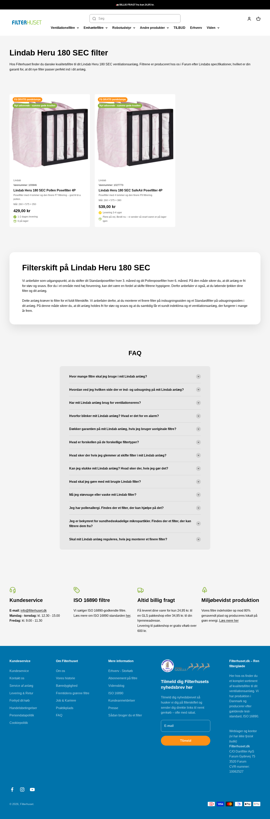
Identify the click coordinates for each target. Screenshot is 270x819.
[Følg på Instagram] (22, 789)
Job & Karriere (66, 700)
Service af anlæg (21, 685)
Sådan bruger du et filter (125, 715)
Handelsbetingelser (23, 708)
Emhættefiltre (94, 27)
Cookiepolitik (18, 722)
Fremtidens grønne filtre (72, 693)
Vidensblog (116, 685)
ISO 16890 (115, 693)
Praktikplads (64, 708)
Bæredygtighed (66, 685)
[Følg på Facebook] (12, 789)
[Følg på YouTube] (32, 789)
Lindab (17, 180)
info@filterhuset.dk (34, 610)
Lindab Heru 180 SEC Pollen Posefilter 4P (44, 190)
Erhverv (196, 27)
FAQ (59, 715)
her (128, 615)
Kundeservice (19, 671)
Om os (60, 671)
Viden (211, 27)
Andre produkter (152, 27)
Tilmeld (185, 740)
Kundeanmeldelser (121, 700)
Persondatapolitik (21, 715)
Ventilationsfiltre (63, 27)
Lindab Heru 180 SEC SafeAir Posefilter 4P (130, 190)
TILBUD (179, 27)
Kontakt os (16, 678)
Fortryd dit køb (19, 700)
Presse (113, 708)
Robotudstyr (121, 27)
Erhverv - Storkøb (120, 671)
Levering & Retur (21, 693)
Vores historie (65, 678)
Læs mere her (229, 620)
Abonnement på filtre (122, 678)
